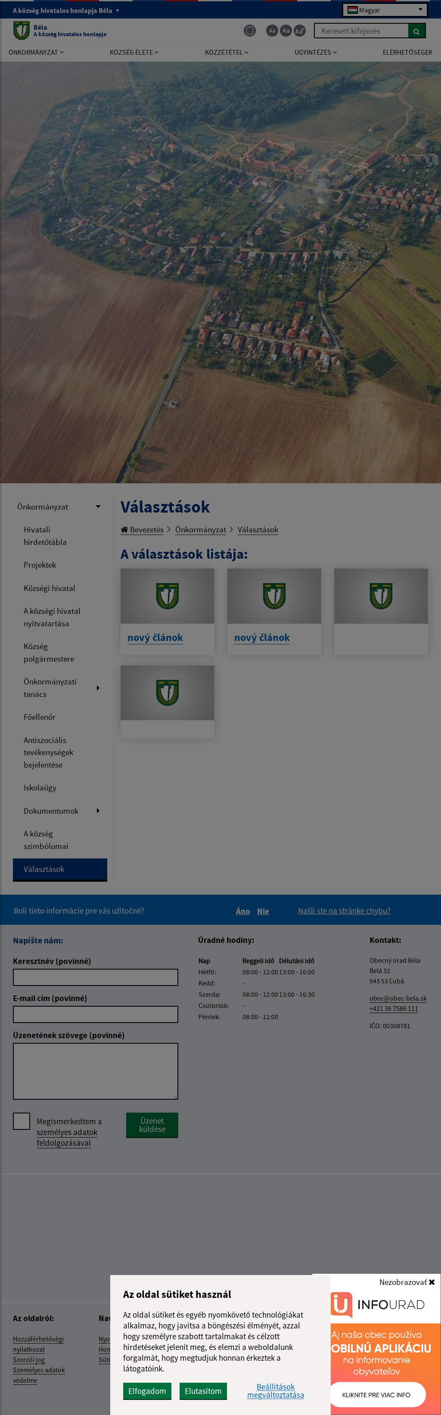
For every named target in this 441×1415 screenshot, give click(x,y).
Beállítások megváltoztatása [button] (275, 1391)
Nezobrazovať (404, 1282)
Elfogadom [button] (147, 1391)
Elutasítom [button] (203, 1391)
